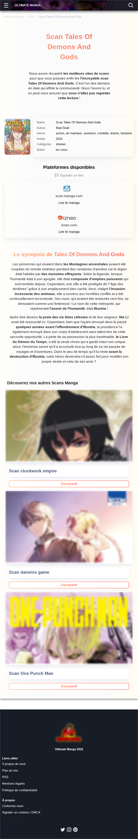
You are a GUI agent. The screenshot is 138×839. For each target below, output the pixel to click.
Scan (30, 16)
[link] (69, 483)
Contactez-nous (12, 806)
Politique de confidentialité (19, 790)
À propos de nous (14, 764)
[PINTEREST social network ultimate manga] (75, 829)
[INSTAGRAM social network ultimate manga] (69, 829)
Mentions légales (13, 783)
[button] (6, 5)
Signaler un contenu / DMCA (21, 812)
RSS (5, 777)
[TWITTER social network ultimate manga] (63, 829)
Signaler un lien (72, 175)
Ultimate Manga (14, 16)
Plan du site (10, 770)
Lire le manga (69, 203)
